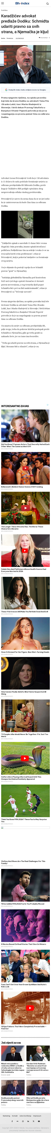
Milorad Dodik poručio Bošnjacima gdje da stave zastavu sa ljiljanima (37, 1100)
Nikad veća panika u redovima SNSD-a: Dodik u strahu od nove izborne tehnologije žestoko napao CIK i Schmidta (12, 1068)
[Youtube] (39, 1121)
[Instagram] (23, 1121)
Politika (4, 10)
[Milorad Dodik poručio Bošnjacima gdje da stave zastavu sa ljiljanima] (38, 1087)
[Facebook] (12, 1121)
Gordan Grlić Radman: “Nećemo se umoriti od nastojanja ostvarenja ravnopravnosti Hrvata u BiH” (37, 1068)
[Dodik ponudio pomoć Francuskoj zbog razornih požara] (13, 1087)
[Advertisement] (25, 148)
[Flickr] (17, 1121)
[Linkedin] (28, 1121)
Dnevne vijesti (5, 1075)
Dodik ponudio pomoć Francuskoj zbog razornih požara (12, 1100)
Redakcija (10, 38)
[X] (33, 1121)
